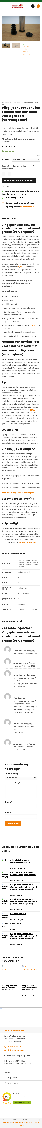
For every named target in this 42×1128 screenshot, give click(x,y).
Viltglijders (16, 102)
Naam (8, 802)
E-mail (8, 812)
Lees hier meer (27, 206)
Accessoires (6, 102)
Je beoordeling (12, 783)
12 (21, 267)
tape (32, 409)
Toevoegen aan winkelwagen (18, 180)
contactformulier (27, 542)
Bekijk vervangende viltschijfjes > (18, 493)
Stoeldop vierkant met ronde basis (9, 987)
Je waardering (12, 773)
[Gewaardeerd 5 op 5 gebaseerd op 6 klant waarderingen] (21, 125)
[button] (3, 6)
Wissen (38, 155)
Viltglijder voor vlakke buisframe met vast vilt (29, 988)
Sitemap (6, 1122)
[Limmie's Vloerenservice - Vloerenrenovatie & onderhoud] (17, 6)
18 (26, 267)
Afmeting (5, 159)
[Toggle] (2, 1030)
